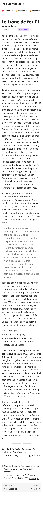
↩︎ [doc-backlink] (12, 472)
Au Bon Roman (11, 3)
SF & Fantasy (23, 29)
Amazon (36, 455)
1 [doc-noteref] (27, 392)
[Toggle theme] (24, 3)
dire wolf (14, 132)
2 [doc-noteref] (8, 418)
